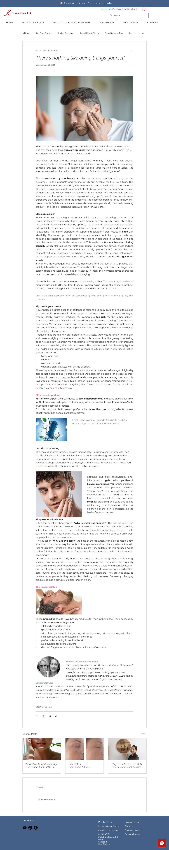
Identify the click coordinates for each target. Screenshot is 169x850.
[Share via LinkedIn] (50, 716)
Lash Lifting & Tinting (89, 33)
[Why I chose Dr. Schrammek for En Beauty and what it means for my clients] (127, 749)
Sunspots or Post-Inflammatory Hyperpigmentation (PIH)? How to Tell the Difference (41, 765)
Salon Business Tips (114, 33)
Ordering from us (132, 834)
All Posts (26, 33)
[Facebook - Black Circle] (36, 828)
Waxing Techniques (66, 33)
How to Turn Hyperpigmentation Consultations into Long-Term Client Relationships (83, 765)
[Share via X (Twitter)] (43, 716)
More (130, 33)
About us (129, 826)
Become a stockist (133, 830)
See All (143, 733)
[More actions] (131, 50)
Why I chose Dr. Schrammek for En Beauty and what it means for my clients (126, 765)
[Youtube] (25, 828)
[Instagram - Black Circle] (30, 828)
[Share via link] (56, 716)
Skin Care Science (44, 33)
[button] (143, 9)
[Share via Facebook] (37, 716)
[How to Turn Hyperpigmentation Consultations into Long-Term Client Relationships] (84, 749)
